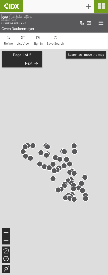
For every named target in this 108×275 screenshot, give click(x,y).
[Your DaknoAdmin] (11, 6)
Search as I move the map (86, 55)
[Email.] (89, 22)
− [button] (6, 241)
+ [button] (6, 233)
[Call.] (82, 22)
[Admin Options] (88, 7)
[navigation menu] (101, 6)
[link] (8, 42)
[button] (23, 42)
